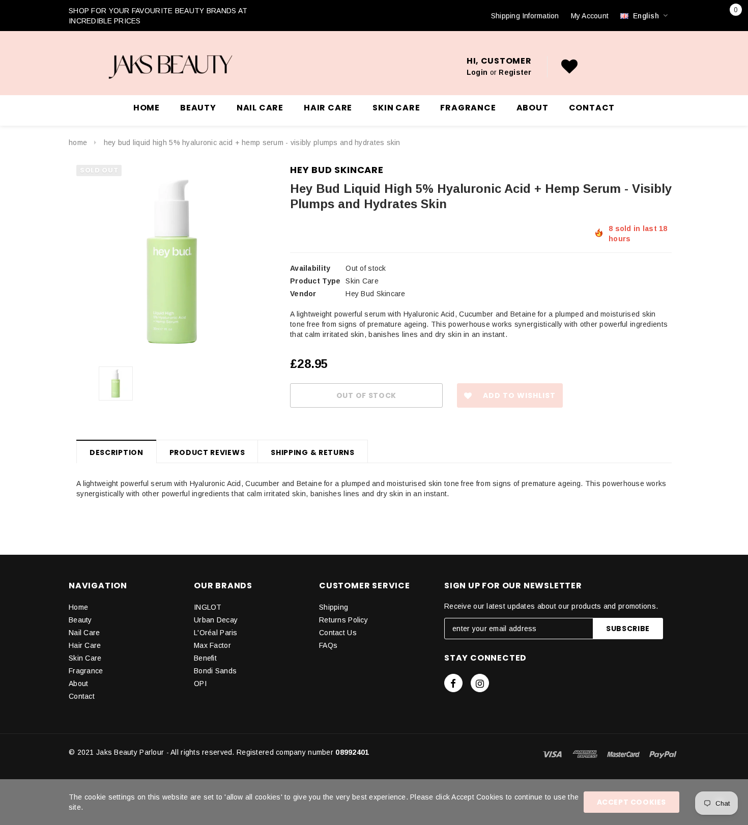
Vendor (303, 294)
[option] (173, 261)
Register (515, 72)
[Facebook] (453, 683)
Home (78, 142)
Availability (310, 268)
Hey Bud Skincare (337, 169)
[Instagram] (480, 683)
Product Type (315, 281)
